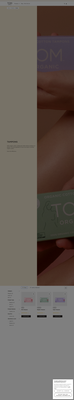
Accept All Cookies (63, 390)
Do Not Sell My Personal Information (63, 395)
